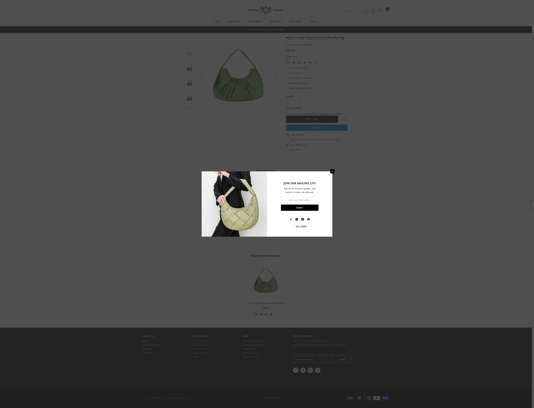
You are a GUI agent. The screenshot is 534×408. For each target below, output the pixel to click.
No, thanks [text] (301, 226)
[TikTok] (303, 219)
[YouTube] (308, 219)
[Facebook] (291, 219)
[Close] (332, 171)
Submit (299, 207)
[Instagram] (297, 219)
